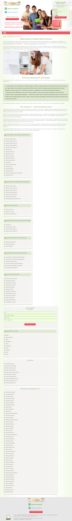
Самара (7, 354)
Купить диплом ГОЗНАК (10, 365)
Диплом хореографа (9, 479)
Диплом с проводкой (9, 158)
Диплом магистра (9, 170)
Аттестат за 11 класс (9, 211)
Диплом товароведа (9, 470)
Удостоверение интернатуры (11, 267)
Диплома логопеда (9, 489)
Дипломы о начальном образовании (19, 220)
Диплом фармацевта (9, 474)
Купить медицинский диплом (11, 378)
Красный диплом (9, 174)
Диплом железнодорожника (11, 413)
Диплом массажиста (9, 432)
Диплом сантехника (9, 455)
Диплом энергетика (9, 485)
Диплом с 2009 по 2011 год (11, 143)
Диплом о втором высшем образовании (13, 172)
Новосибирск (8, 341)
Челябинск (7, 350)
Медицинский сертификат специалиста (13, 265)
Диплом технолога (9, 468)
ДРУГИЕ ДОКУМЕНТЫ (13, 274)
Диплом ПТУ (8, 224)
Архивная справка (9, 289)
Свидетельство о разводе (10, 282)
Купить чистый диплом (10, 382)
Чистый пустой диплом (10, 295)
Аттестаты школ (12, 205)
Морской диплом (9, 491)
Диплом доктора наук (10, 244)
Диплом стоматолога (9, 462)
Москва (7, 335)
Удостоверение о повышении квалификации (14, 259)
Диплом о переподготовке (11, 261)
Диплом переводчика (10, 447)
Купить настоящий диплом (11, 380)
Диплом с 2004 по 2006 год (11, 192)
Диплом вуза (8, 162)
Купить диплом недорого (10, 367)
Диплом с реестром (9, 155)
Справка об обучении (10, 287)
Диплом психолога (9, 453)
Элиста (6, 343)
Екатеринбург (8, 345)
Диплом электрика (9, 483)
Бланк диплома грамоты (10, 299)
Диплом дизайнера (9, 409)
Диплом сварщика (9, 457)
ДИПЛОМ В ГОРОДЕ (12, 331)
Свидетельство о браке (10, 280)
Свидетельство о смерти (10, 284)
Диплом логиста (8, 430)
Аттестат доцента (9, 246)
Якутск (6, 339)
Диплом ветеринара (9, 402)
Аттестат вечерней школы (10, 213)
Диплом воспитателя (9, 404)
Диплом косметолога (9, 423)
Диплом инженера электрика (11, 419)
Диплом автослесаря (9, 394)
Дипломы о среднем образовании (18, 181)
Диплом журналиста (9, 415)
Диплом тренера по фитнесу (11, 472)
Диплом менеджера (9, 438)
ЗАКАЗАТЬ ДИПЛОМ (12, 18)
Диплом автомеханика (10, 392)
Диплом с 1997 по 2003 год (11, 147)
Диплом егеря (8, 411)
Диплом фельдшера (9, 476)
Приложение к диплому (10, 301)
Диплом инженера (9, 417)
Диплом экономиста (9, 481)
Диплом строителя (9, 464)
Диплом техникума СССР (10, 196)
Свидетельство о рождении (11, 278)
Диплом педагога (9, 445)
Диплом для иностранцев (10, 164)
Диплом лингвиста (9, 428)
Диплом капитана (9, 421)
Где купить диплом (9, 363)
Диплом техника (9, 466)
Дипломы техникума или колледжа (12, 198)
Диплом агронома (9, 396)
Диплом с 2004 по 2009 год (11, 145)
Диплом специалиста (9, 151)
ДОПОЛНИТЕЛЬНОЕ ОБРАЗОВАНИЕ (17, 253)
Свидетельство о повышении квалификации (14, 257)
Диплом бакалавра (9, 168)
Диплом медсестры (9, 436)
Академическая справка (10, 291)
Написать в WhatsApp (13, 8)
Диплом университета (10, 160)
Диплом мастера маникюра (11, 434)
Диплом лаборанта (9, 426)
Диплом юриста (8, 487)
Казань (6, 347)
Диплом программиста (10, 451)
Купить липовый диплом (10, 376)
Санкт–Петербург (9, 337)
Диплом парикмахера (10, 442)
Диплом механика (9, 440)
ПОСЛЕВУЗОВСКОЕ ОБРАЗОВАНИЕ (16, 238)
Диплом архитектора (9, 398)
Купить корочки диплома (10, 374)
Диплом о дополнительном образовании (14, 263)
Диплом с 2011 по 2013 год (11, 141)
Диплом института (9, 153)
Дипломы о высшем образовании (18, 135)
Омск (6, 352)
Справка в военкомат (9, 297)
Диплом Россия (8, 166)
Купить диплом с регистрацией (12, 372)
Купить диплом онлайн (10, 369)
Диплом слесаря (8, 459)
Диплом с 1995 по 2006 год (11, 231)
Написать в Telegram (13, 12)
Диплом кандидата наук (10, 241)
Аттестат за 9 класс (9, 209)
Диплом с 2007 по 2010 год (11, 190)
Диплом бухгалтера (9, 400)
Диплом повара (8, 449)
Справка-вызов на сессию (10, 293)
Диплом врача (8, 406)
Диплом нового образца (10, 138)
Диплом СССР (8, 149)
